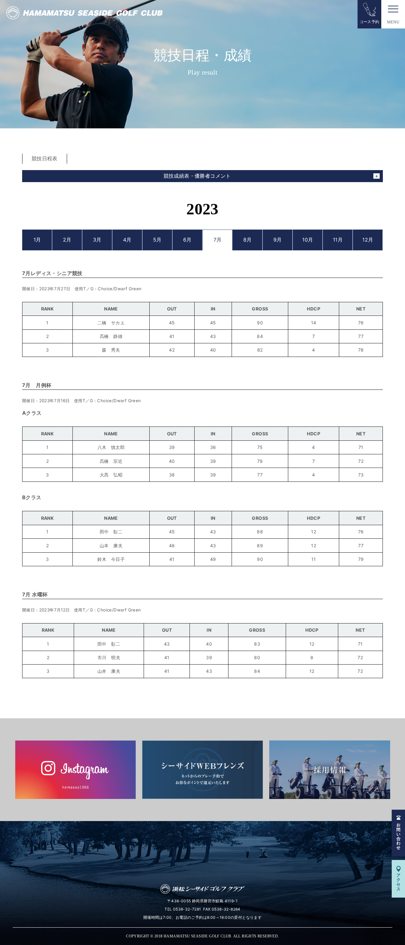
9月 (277, 239)
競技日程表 (45, 158)
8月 (247, 239)
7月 (218, 239)
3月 (97, 239)
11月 (338, 239)
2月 (67, 239)
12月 (367, 239)
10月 (307, 239)
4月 (127, 239)
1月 (37, 239)
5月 (157, 239)
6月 (187, 239)
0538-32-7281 (187, 909)
